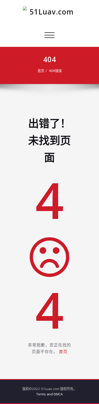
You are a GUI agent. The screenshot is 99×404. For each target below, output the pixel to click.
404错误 (55, 71)
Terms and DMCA (49, 394)
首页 (41, 71)
